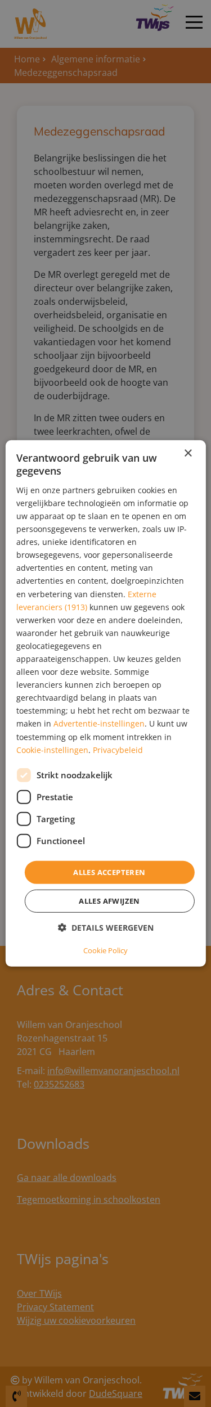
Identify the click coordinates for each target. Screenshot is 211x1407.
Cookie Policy (105, 950)
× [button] (187, 453)
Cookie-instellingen (52, 749)
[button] (106, 927)
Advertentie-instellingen (99, 723)
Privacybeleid (118, 749)
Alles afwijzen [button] (109, 901)
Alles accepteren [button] (109, 872)
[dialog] (105, 703)
